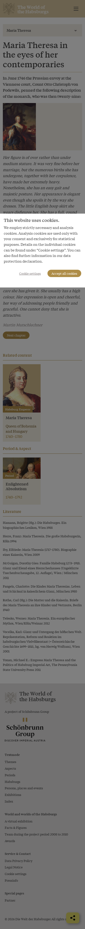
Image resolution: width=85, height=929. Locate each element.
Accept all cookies (64, 273)
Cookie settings (30, 273)
